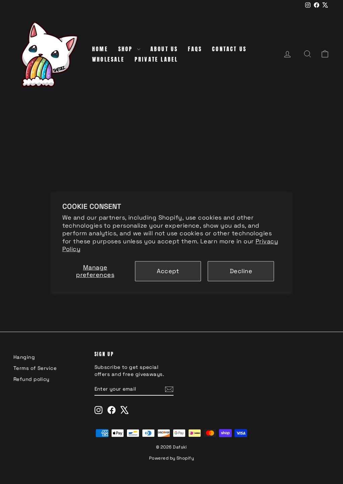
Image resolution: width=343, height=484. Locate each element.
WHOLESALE (108, 59)
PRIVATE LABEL (156, 59)
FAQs (195, 49)
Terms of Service (35, 368)
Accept (168, 271)
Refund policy (31, 379)
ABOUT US (164, 49)
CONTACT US (229, 49)
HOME (100, 49)
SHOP (126, 49)
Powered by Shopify (171, 458)
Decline (241, 271)
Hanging (24, 357)
